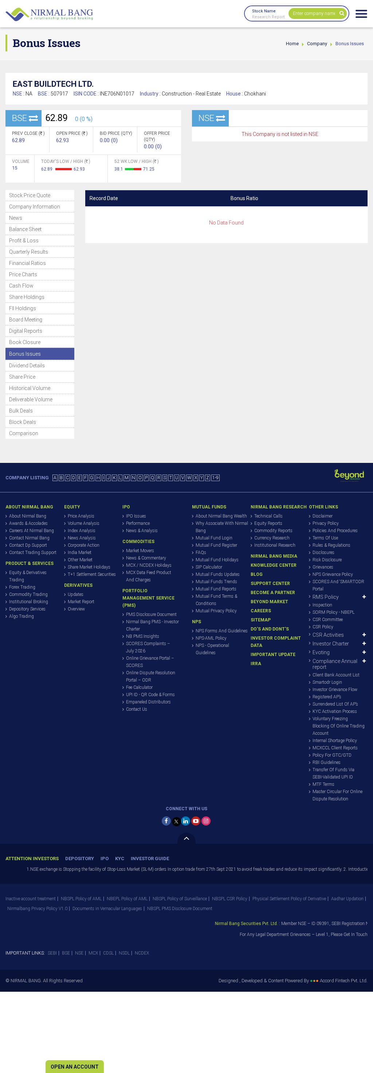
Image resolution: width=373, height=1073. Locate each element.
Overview (76, 609)
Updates (75, 594)
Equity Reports (268, 523)
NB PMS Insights (142, 636)
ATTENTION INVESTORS (32, 858)
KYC (119, 858)
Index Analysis (81, 530)
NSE (79, 953)
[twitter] (176, 821)
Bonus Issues (25, 354)
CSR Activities (328, 635)
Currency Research (272, 538)
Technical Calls (268, 516)
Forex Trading (22, 587)
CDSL (108, 953)
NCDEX (142, 953)
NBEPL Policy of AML (127, 899)
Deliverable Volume (30, 399)
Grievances (323, 567)
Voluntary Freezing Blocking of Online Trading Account (339, 726)
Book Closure (24, 342)
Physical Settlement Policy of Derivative (289, 899)
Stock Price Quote (29, 195)
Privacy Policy (326, 523)
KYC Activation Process (335, 711)
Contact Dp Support (28, 545)
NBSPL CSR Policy (229, 899)
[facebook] (166, 821)
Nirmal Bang (49, 15)
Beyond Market (269, 601)
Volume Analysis (83, 523)
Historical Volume (29, 388)
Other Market (80, 559)
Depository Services (27, 609)
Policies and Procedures (335, 530)
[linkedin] (185, 821)
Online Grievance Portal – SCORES (150, 662)
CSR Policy (323, 626)
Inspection (322, 605)
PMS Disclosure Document (151, 614)
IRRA (256, 663)
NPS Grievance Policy (333, 574)
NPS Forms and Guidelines (222, 630)
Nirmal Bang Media (274, 556)
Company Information (34, 207)
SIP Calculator (209, 567)
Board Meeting (25, 320)
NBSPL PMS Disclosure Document (179, 908)
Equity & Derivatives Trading (28, 576)
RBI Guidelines (327, 762)
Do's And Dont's (270, 629)
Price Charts (23, 274)
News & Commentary (146, 558)
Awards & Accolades (28, 523)
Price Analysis (81, 516)
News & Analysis (142, 530)
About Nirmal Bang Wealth (221, 516)
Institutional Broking (28, 601)
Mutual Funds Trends (216, 581)
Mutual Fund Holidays (217, 559)
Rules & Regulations (331, 545)
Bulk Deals (21, 411)
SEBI (52, 953)
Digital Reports (25, 331)
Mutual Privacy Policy (216, 610)
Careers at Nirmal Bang (31, 530)
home (292, 43)
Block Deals (22, 422)
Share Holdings (26, 297)
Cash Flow (21, 286)
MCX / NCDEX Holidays (149, 565)
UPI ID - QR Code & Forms (150, 694)
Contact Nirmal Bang (29, 538)
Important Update (273, 654)
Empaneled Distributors (148, 702)
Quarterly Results (28, 252)
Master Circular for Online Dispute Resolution (337, 795)
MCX (93, 953)
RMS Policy (326, 597)
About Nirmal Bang (27, 516)
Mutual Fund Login (214, 538)
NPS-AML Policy (211, 638)
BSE (66, 953)
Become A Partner (273, 592)
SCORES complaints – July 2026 (148, 647)
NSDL (124, 953)
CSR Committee (328, 619)
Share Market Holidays (89, 567)
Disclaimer (323, 516)
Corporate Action (83, 545)
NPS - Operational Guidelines (212, 649)
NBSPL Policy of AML (81, 899)
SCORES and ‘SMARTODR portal (338, 585)
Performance (138, 523)
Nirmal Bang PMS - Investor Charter (152, 625)
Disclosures (323, 552)
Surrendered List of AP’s (335, 704)
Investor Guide (150, 858)
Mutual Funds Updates (218, 574)
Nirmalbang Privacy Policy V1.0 (37, 908)
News (15, 218)
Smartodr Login (327, 682)
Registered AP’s (327, 696)
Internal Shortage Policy (335, 740)
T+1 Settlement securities (92, 574)
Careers (261, 610)
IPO (105, 858)
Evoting (321, 652)
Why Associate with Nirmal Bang (222, 527)
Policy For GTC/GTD (332, 755)
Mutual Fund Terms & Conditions (216, 600)
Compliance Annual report (335, 664)
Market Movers (140, 550)
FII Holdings (22, 308)
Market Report (81, 601)
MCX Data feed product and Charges (148, 576)
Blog (257, 574)
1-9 (215, 477)
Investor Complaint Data (276, 642)
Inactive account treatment (30, 899)
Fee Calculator (139, 687)
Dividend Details (27, 365)
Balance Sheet (25, 229)
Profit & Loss (24, 240)
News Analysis (82, 538)
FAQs (201, 552)
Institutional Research (274, 545)
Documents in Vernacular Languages (107, 908)
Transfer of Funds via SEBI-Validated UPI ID (333, 773)
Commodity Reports (273, 530)
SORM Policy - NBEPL (333, 612)
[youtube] (195, 821)
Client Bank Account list (336, 675)
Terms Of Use (325, 538)
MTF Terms (323, 784)
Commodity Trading (28, 594)
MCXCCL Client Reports (335, 747)
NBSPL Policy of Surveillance (180, 899)
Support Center (270, 583)
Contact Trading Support (32, 552)
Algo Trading (21, 616)
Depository (79, 858)
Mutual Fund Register (216, 545)
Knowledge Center (274, 565)
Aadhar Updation (347, 899)
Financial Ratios (27, 263)
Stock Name (264, 11)
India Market (79, 552)
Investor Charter (331, 644)
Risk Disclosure (327, 559)
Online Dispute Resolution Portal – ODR (150, 676)
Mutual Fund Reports (216, 589)
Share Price (22, 377)
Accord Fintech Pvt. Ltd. (344, 980)
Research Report (268, 17)
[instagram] (206, 821)
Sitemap (261, 620)
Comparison (23, 433)
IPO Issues (136, 516)
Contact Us (136, 709)
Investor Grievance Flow (335, 689)
